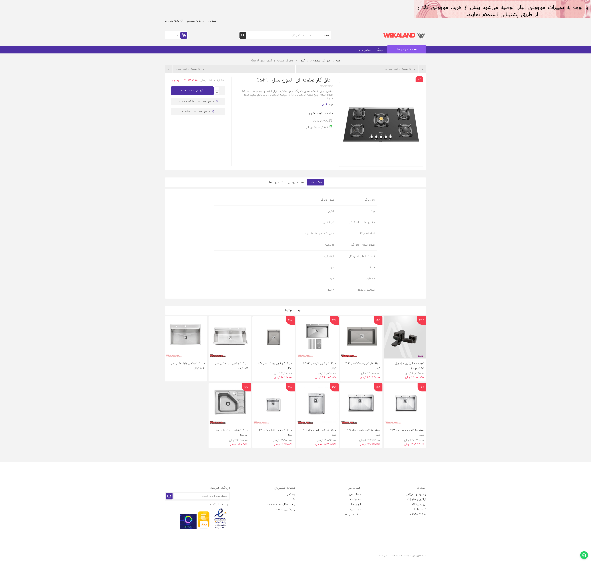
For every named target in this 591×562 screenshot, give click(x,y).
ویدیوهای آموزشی (416, 494)
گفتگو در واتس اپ (317, 127)
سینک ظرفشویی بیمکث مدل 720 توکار (275, 366)
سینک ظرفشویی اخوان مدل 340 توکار (275, 432)
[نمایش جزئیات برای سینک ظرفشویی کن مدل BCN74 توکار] (317, 337)
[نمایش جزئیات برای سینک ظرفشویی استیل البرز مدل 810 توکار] (230, 404)
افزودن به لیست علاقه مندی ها (196, 102)
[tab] (315, 182)
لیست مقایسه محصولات (281, 504)
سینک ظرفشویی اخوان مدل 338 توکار (407, 432)
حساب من (355, 494)
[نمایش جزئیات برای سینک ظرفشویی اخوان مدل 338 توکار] (405, 404)
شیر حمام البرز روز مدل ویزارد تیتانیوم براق (409, 366)
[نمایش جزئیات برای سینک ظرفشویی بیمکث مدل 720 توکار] (273, 337)
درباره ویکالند (418, 504)
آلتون (324, 105)
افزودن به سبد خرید (192, 91)
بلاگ (293, 499)
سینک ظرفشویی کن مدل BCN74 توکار (319, 366)
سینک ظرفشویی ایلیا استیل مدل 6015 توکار (232, 366)
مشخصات (315, 182)
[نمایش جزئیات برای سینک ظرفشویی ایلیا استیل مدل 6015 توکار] (230, 337)
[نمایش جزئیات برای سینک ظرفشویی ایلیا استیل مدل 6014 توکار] (186, 337)
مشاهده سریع (389, 353)
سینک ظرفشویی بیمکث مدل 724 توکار (362, 366)
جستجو (242, 35)
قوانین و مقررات (416, 499)
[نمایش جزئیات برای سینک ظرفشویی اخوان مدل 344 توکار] (317, 404)
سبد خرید (355, 509)
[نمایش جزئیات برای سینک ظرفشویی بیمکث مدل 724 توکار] (361, 337)
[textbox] (276, 35)
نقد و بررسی (296, 182)
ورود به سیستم (195, 21)
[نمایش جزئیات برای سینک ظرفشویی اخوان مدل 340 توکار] (273, 404)
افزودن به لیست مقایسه (196, 112)
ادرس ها (356, 504)
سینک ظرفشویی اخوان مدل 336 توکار (363, 432)
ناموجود (226, 353)
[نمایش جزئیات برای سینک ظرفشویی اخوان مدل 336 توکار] (361, 404)
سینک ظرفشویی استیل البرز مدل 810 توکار (232, 432)
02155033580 (418, 514)
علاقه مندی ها (352, 514)
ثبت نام (212, 21)
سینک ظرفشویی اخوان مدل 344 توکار (319, 432)
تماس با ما (276, 182)
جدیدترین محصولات (284, 509)
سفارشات (355, 499)
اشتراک (169, 496)
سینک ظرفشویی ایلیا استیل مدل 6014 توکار (188, 366)
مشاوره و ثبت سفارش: (320, 113)
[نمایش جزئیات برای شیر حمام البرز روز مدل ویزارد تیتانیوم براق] (405, 337)
